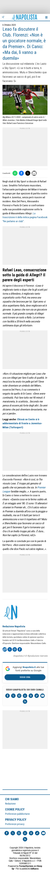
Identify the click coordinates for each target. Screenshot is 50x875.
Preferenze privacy (14, 824)
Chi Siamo (12, 799)
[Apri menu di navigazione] (46, 17)
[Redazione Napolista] (10, 612)
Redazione (10, 803)
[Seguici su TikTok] (36, 696)
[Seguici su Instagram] (19, 696)
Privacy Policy (16, 819)
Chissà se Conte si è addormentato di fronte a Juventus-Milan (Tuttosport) (22, 423)
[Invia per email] (34, 173)
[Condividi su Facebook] (21, 173)
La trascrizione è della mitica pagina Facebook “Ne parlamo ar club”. (24, 217)
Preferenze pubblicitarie (17, 813)
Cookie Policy (15, 809)
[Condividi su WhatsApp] (15, 173)
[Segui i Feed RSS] (25, 701)
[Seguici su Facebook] (7, 696)
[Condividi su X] (27, 173)
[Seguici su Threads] (31, 696)
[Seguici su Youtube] (42, 696)
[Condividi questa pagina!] (3, 17)
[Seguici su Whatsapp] (25, 696)
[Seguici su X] (13, 696)
